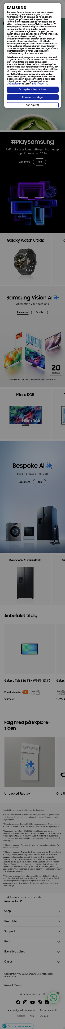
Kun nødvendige (32, 97)
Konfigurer (32, 105)
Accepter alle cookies (32, 89)
